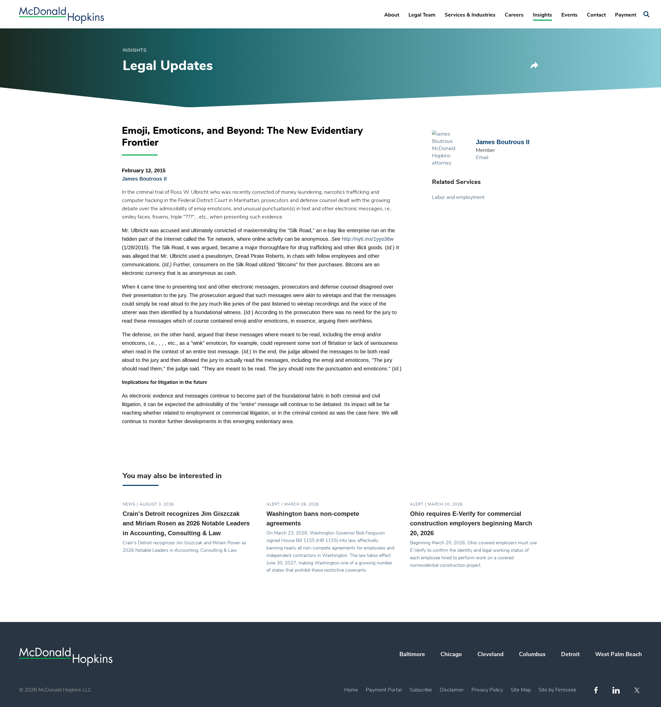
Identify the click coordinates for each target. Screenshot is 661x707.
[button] (534, 66)
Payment (625, 15)
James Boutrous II (144, 179)
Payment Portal (384, 690)
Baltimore (412, 654)
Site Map (521, 690)
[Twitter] (637, 690)
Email (482, 157)
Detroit (570, 654)
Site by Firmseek (557, 690)
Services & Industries (470, 15)
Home (351, 690)
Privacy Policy (487, 690)
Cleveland (490, 654)
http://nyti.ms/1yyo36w (368, 239)
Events (569, 15)
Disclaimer (452, 690)
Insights (542, 15)
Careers (514, 15)
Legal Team (421, 15)
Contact (596, 15)
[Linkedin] (616, 690)
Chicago (451, 654)
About (391, 15)
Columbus (532, 654)
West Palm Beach (618, 654)
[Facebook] (596, 690)
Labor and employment (458, 197)
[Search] (646, 14)
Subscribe (421, 690)
